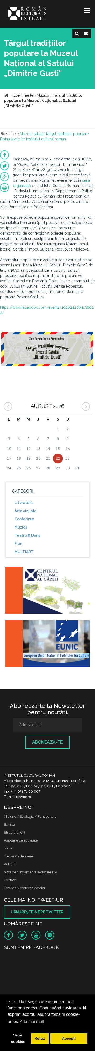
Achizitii (10, 864)
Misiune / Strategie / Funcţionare (30, 817)
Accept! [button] (69, 1038)
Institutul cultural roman (46, 139)
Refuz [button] (40, 1038)
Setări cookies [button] (18, 1038)
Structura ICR (14, 832)
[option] (47, 352)
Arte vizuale (25, 511)
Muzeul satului (32, 134)
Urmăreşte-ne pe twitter (37, 912)
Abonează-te (47, 742)
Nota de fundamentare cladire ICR (30, 872)
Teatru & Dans (27, 535)
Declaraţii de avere (18, 856)
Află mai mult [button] (32, 1021)
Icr (23, 139)
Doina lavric (10, 139)
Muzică (21, 527)
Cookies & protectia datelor (24, 888)
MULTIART (24, 552)
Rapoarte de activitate (21, 840)
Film (18, 544)
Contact (10, 880)
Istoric (8, 848)
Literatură (24, 502)
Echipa (9, 824)
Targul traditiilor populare (67, 134)
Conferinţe (24, 519)
